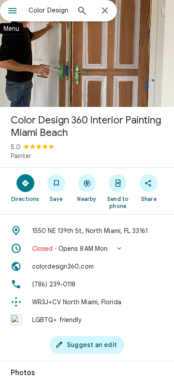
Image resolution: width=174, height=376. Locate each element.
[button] (87, 248)
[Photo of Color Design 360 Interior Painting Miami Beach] (87, 53)
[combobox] (49, 10)
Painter (21, 156)
